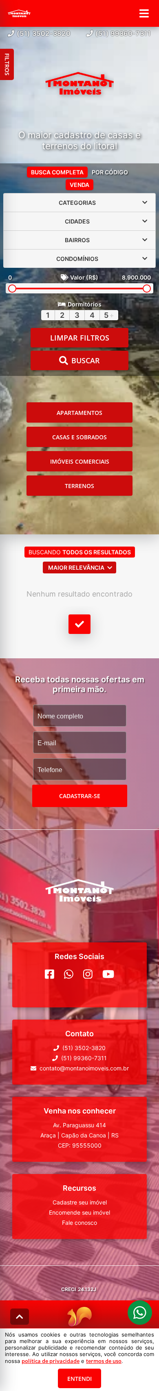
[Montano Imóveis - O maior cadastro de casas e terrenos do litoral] (79, 84)
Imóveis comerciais (79, 461)
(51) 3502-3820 (44, 33)
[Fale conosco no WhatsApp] (68, 974)
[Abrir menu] (144, 13)
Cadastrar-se (79, 796)
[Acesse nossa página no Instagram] (88, 974)
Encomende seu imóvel (79, 1212)
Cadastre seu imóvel (80, 1202)
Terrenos (79, 486)
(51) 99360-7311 (123, 33)
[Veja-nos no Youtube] (108, 974)
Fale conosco (79, 1222)
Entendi (79, 1378)
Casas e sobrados (79, 437)
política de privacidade (51, 1361)
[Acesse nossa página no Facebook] (49, 974)
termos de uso (103, 1361)
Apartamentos (79, 413)
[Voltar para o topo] (19, 1317)
